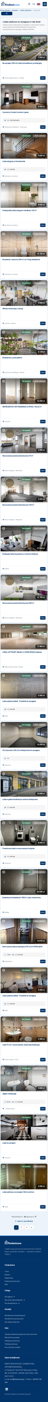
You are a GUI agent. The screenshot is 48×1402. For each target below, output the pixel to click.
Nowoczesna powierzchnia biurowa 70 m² (17, 456)
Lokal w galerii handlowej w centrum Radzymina (20, 799)
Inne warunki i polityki (12, 1347)
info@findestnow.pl (17, 1379)
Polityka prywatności (12, 1341)
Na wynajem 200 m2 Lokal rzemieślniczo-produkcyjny (22, 63)
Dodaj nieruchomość (12, 1281)
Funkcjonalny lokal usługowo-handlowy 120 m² (19, 210)
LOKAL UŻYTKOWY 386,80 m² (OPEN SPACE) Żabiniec (22, 652)
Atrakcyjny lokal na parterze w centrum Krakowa (20, 554)
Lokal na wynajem (9, 1143)
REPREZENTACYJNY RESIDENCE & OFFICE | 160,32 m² (22, 407)
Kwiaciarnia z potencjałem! (12, 358)
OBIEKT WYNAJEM (9, 1094)
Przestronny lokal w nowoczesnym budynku (18, 848)
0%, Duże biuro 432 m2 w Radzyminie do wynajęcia (21, 750)
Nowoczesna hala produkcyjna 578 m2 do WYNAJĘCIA (22, 947)
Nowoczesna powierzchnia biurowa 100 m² (18, 505)
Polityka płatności (11, 1344)
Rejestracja (9, 1278)
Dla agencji (10, 1297)
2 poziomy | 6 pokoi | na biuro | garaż (15, 112)
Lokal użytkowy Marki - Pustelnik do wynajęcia (19, 701)
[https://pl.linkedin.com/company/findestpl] (7, 1389)
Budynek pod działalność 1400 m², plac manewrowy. (21, 897)
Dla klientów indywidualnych (15, 1315)
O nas (7, 1271)
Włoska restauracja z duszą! (12, 309)
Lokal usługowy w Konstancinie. (14, 161)
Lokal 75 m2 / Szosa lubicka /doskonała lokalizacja (21, 1045)
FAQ (6, 1284)
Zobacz (42, 78)
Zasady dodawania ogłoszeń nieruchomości (21, 1334)
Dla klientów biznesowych (14, 1319)
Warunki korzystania (12, 1337)
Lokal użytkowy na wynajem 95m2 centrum (18, 1192)
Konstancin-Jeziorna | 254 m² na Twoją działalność (21, 259)
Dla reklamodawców (12, 1322)
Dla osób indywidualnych (15, 1300)
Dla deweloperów (12, 1303)
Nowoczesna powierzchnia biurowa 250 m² (18, 603)
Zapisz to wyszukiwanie (25, 1221)
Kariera (7, 1275)
